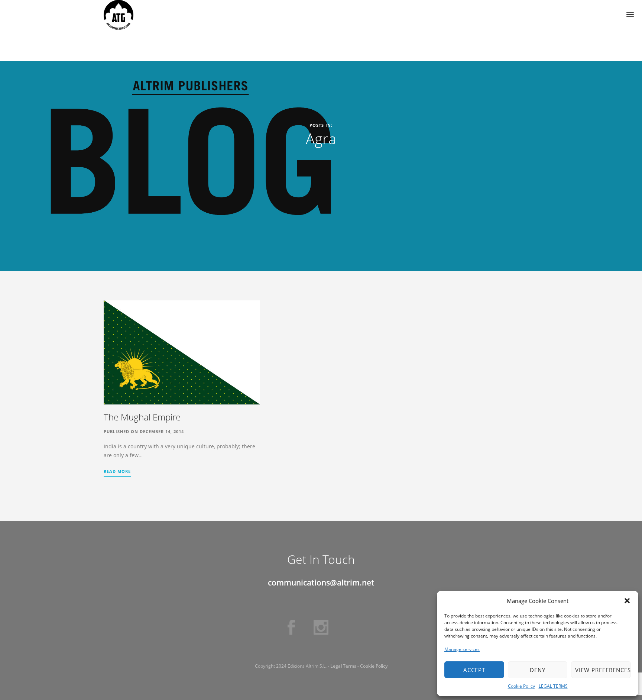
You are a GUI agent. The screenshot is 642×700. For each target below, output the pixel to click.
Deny (537, 670)
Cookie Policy (521, 686)
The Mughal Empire (142, 417)
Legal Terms (343, 666)
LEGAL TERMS (553, 686)
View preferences (603, 670)
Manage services (462, 649)
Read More (117, 471)
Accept (474, 670)
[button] (627, 600)
